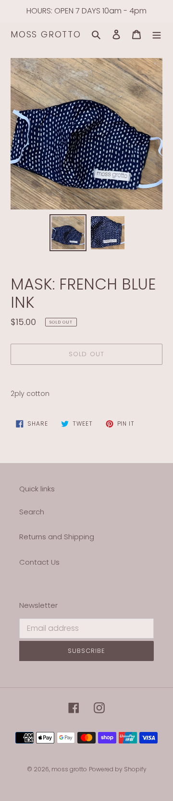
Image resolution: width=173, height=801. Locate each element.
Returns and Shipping (56, 537)
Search (31, 512)
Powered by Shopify (118, 769)
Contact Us (39, 562)
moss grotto (46, 34)
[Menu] (157, 34)
